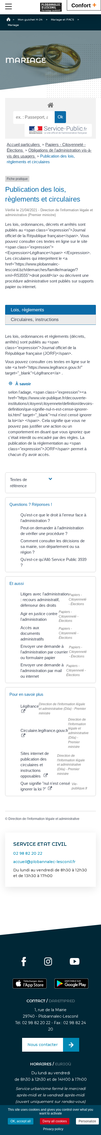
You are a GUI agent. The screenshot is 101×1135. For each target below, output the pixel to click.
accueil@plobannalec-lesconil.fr (44, 861)
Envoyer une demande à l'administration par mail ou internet (42, 671)
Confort (83, 5)
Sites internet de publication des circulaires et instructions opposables (34, 764)
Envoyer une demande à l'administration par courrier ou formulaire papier (44, 652)
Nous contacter (42, 1044)
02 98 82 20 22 (27, 853)
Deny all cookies (55, 1121)
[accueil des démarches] (50, 105)
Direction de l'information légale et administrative (43, 819)
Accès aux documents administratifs (32, 633)
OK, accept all (21, 1121)
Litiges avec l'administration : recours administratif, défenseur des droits (44, 600)
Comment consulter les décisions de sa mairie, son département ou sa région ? (52, 546)
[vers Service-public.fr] (58, 130)
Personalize (87, 1121)
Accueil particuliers (24, 144)
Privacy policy (53, 1129)
